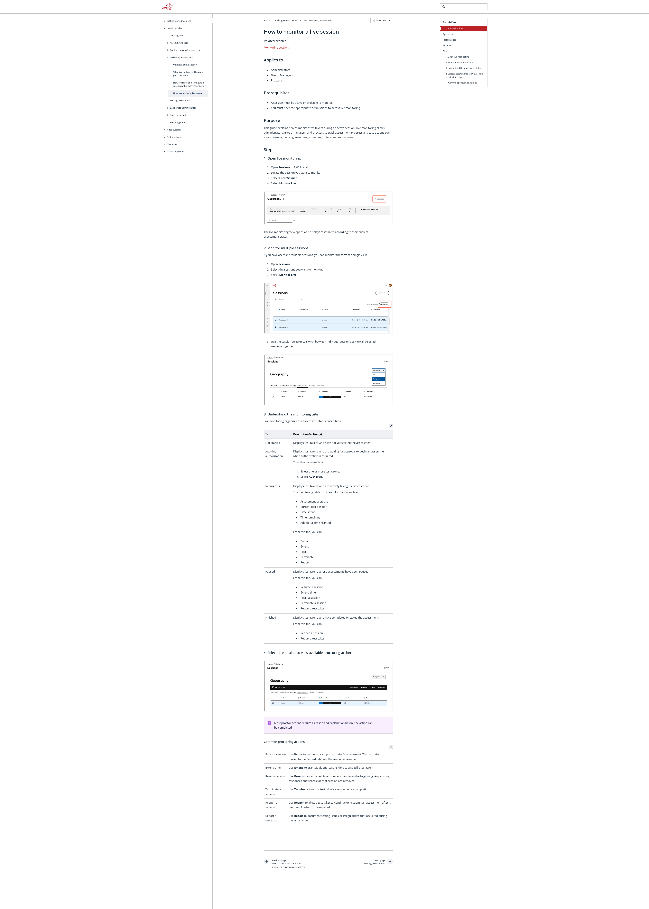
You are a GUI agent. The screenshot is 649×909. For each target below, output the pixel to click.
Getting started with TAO (179, 20)
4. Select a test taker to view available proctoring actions (464, 75)
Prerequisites (449, 39)
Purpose (447, 45)
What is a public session (185, 64)
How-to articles (174, 28)
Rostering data (177, 122)
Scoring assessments (180, 100)
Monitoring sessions (277, 47)
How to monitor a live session (188, 93)
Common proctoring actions (462, 82)
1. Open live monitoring (457, 56)
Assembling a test (179, 42)
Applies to (448, 34)
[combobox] (463, 7)
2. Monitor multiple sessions (460, 62)
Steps (445, 51)
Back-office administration (183, 107)
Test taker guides (175, 151)
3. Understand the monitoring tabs (463, 68)
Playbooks (172, 144)
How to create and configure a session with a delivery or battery (189, 84)
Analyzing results (178, 115)
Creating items (177, 35)
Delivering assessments (181, 57)
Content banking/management (185, 50)
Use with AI (381, 20)
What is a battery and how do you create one (188, 73)
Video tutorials (174, 129)
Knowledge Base (280, 20)
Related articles (456, 28)
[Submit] (444, 7)
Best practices (174, 136)
